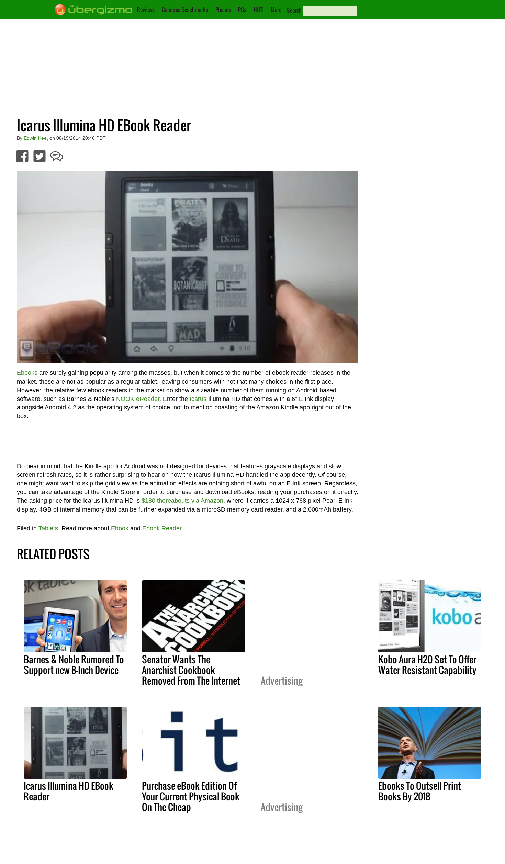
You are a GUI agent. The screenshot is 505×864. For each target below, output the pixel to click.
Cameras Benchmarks (185, 9)
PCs (242, 9)
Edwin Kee (35, 138)
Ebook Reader (161, 528)
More (276, 9)
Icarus (198, 398)
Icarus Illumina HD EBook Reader (68, 791)
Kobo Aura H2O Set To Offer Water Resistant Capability (427, 664)
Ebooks (27, 372)
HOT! (258, 9)
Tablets (48, 528)
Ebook (119, 528)
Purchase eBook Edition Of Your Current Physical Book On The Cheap (190, 796)
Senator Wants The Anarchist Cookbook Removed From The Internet (191, 669)
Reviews (146, 9)
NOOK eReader (137, 398)
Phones (223, 9)
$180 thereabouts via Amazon (182, 500)
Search (294, 10)
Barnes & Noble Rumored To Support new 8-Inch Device (74, 664)
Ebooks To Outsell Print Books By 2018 (419, 791)
